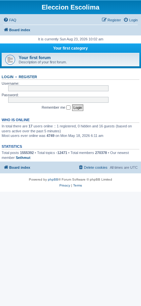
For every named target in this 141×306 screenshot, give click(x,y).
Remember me (54, 107)
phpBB (53, 179)
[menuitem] (9, 20)
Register (28, 77)
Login (7, 77)
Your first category (70, 48)
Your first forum (35, 57)
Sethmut (23, 158)
